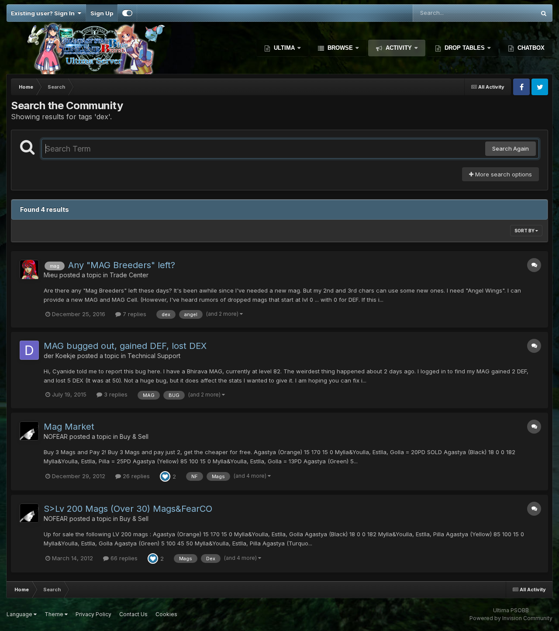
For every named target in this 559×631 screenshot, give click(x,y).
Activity (399, 48)
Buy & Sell (134, 436)
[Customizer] (127, 13)
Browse (340, 48)
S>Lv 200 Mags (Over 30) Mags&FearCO (128, 508)
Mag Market (69, 426)
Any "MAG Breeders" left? (121, 265)
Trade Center (129, 275)
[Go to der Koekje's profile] (29, 350)
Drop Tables (465, 48)
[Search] (543, 13)
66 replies (123, 558)
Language (20, 614)
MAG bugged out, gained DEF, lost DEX (125, 346)
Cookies (166, 614)
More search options (502, 174)
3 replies (115, 394)
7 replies (133, 313)
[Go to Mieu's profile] (29, 269)
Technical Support (154, 355)
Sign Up (101, 13)
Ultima (284, 48)
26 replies (135, 475)
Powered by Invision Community (510, 618)
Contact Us (133, 614)
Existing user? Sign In (44, 13)
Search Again (510, 148)
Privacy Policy (93, 614)
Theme (55, 614)
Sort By (524, 230)
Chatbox (530, 48)
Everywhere (508, 13)
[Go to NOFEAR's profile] (29, 431)
